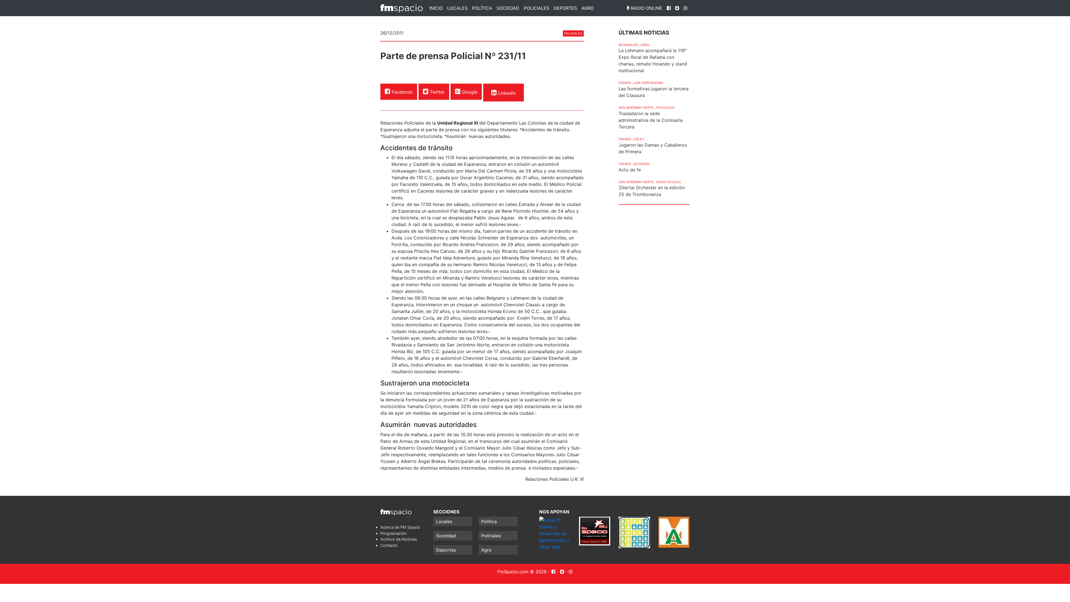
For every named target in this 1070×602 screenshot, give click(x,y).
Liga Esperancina (648, 83)
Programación (393, 533)
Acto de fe (630, 170)
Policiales (536, 8)
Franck (625, 83)
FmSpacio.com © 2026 (522, 571)
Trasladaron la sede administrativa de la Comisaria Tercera (651, 120)
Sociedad (508, 8)
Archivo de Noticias (398, 539)
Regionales (628, 45)
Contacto (389, 545)
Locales (457, 8)
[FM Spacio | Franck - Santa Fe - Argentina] (401, 8)
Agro (588, 8)
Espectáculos (668, 182)
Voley (639, 139)
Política (482, 8)
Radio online (645, 8)
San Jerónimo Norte (636, 108)
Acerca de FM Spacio (400, 527)
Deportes (565, 8)
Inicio (436, 8)
